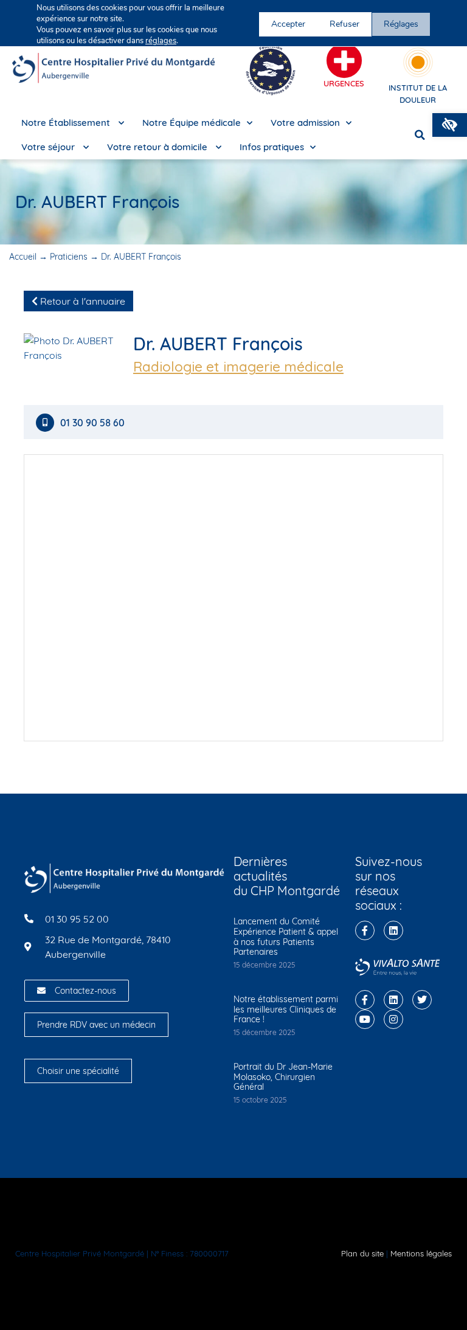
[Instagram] (393, 1019)
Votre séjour (49, 147)
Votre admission (305, 122)
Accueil (22, 256)
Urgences (343, 83)
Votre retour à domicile (158, 147)
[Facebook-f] (365, 930)
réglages (160, 40)
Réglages (401, 24)
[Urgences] (344, 61)
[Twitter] (422, 1000)
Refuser (344, 24)
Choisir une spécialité (78, 1070)
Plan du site (362, 1253)
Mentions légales (421, 1253)
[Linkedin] (393, 930)
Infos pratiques (272, 147)
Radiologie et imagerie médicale (238, 366)
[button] (449, 125)
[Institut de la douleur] (418, 62)
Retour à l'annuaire (81, 301)
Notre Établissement (66, 122)
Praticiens (69, 256)
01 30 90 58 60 (93, 423)
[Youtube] (365, 1019)
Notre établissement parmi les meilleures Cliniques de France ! (286, 1009)
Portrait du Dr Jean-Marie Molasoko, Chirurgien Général (283, 1077)
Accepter (288, 24)
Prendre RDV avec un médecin (96, 1024)
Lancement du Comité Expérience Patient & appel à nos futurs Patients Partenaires (286, 936)
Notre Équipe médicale (191, 122)
